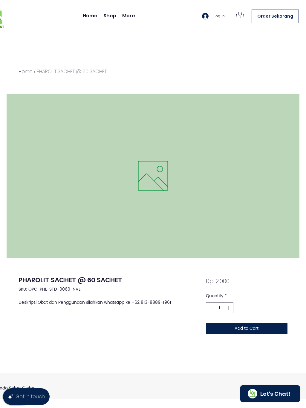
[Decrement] (210, 308)
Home (26, 71)
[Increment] (228, 308)
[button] (240, 16)
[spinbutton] (219, 308)
